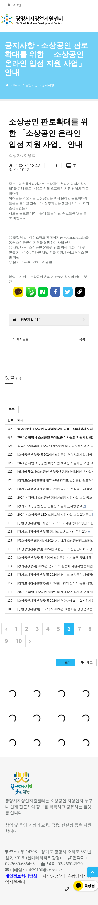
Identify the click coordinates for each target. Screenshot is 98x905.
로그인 (16, 5)
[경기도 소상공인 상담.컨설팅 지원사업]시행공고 (49, 506)
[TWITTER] (68, 292)
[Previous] (6, 629)
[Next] (30, 641)
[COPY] (80, 292)
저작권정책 (52, 876)
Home (17, 85)
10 (18, 641)
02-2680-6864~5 (67, 889)
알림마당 (32, 85)
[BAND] (31, 292)
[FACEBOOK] (55, 292)
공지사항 (48, 85)
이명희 (30, 155)
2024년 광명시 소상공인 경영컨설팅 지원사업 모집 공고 (54, 497)
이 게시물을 (21, 339)
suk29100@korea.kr (43, 870)
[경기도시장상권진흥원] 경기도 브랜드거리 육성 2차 (52, 531)
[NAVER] (43, 292)
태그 (89, 662)
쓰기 (67, 662)
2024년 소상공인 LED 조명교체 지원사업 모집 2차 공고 (54, 514)
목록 (82, 339)
